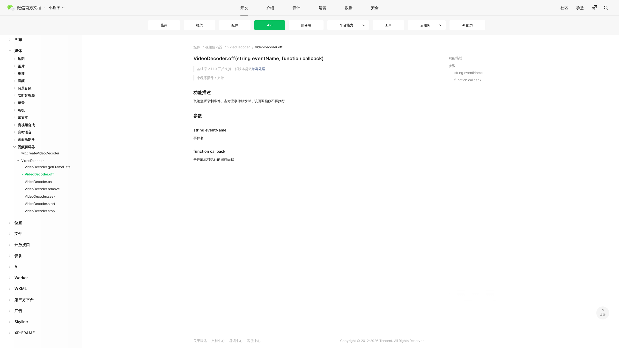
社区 (564, 7)
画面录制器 (26, 139)
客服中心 (254, 341)
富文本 (23, 117)
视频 (21, 73)
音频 (21, 81)
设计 (296, 7)
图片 (21, 66)
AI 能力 (467, 25)
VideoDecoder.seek (40, 196)
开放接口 (22, 244)
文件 (18, 233)
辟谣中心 (236, 341)
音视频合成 (26, 125)
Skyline (21, 321)
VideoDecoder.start (40, 204)
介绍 (270, 7)
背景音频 (24, 88)
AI (16, 266)
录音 (21, 103)
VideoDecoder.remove (42, 189)
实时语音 (24, 132)
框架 (199, 25)
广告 (18, 310)
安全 (375, 7)
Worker (21, 277)
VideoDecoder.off (39, 174)
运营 (322, 7)
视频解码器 (26, 147)
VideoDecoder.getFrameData (48, 167)
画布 (18, 39)
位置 (18, 222)
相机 (21, 110)
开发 (244, 7)
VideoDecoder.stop (40, 211)
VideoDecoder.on (38, 182)
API (270, 25)
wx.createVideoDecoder (40, 153)
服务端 (306, 25)
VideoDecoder (32, 161)
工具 (388, 25)
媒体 (18, 50)
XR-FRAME (25, 332)
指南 (164, 25)
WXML (21, 288)
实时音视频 (26, 95)
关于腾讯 (200, 341)
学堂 (580, 7)
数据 (349, 7)
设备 (18, 255)
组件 (234, 25)
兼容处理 (258, 69)
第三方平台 (24, 299)
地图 (21, 59)
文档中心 (218, 341)
